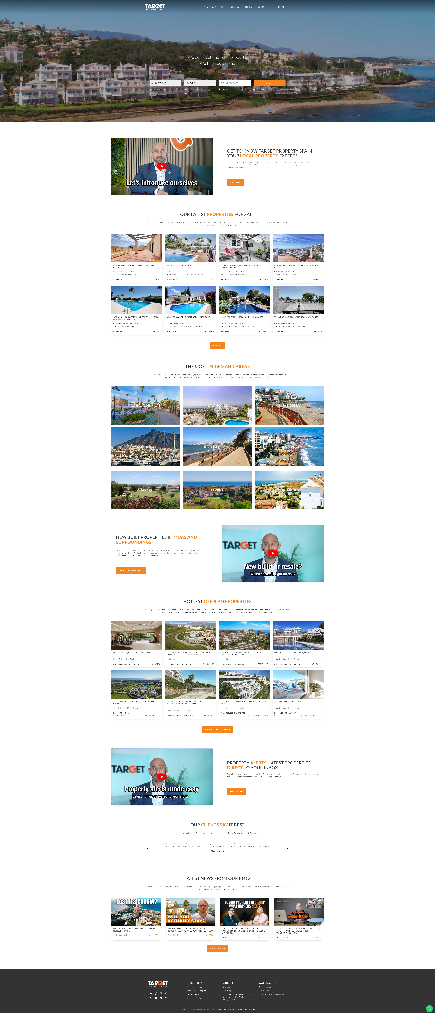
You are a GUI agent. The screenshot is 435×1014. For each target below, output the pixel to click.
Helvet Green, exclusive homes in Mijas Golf (137, 653)
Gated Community (194, 89)
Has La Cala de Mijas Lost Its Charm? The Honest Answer (134, 930)
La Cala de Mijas (145, 405)
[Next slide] (159, 248)
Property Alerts (194, 998)
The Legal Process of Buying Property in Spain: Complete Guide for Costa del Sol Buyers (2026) (243, 931)
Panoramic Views (159, 94)
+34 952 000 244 (266, 991)
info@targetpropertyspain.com (272, 994)
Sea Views (259, 89)
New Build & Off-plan (196, 991)
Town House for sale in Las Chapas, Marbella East (239, 266)
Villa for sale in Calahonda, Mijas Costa (243, 317)
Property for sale (194, 987)
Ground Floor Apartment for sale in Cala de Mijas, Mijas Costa (136, 318)
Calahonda (217, 405)
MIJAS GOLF (145, 490)
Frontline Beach (228, 89)
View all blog (217, 948)
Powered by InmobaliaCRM (245, 1009)
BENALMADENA (289, 490)
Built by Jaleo (229, 1009)
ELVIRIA (217, 490)
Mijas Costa (289, 405)
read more (235, 182)
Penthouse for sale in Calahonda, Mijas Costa (296, 266)
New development (160, 89)
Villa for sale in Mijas (179, 265)
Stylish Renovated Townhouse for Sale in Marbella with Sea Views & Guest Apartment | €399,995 (298, 931)
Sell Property (193, 994)
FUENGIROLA (289, 447)
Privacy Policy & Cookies (213, 1009)
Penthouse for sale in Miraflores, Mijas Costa (134, 266)
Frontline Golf (192, 94)
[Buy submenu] (217, 7)
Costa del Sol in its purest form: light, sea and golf (243, 702)
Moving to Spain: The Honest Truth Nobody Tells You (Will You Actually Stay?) (190, 930)
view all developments (131, 570)
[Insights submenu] (253, 7)
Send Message (265, 987)
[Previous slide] (114, 248)
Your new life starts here (288, 701)
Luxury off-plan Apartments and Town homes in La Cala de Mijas (242, 654)
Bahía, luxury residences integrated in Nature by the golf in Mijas (188, 702)
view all (217, 345)
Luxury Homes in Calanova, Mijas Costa (295, 653)
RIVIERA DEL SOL (217, 447)
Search (269, 83)
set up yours (236, 791)
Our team (227, 987)
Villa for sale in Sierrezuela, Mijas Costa (189, 317)
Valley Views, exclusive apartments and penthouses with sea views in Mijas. (188, 654)
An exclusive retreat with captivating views (134, 702)
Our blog (227, 991)
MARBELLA (146, 447)
